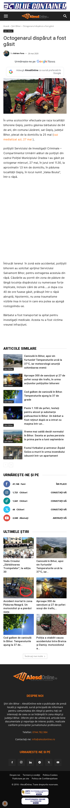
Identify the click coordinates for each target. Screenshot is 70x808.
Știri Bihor (16, 26)
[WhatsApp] (41, 337)
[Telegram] (33, 337)
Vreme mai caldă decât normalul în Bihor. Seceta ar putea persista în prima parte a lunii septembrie (44, 435)
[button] (5, 16)
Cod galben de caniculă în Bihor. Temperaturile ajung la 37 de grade (43, 395)
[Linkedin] (48, 337)
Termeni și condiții (31, 775)
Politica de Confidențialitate (45, 778)
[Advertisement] (35, 220)
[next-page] (11, 465)
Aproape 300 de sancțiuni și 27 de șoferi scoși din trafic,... (50, 605)
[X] (25, 337)
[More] (56, 337)
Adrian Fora (18, 53)
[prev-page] (5, 465)
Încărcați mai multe (34, 656)
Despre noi (15, 775)
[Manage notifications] (5, 803)
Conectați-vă (59, 492)
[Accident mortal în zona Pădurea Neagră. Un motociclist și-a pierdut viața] (18, 587)
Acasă (6, 26)
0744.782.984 (39, 732)
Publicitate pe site (20, 778)
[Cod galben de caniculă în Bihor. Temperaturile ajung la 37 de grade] (12, 396)
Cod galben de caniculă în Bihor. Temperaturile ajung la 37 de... (17, 641)
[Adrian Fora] (6, 53)
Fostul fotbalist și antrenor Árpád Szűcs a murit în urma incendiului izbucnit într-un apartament (44, 451)
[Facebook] (17, 337)
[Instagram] (21, 762)
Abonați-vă (60, 517)
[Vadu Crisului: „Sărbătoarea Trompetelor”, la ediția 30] (18, 547)
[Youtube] (58, 762)
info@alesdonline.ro (43, 739)
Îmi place (61, 483)
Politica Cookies (50, 775)
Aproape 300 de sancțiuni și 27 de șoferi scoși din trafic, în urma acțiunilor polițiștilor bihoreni (44, 379)
